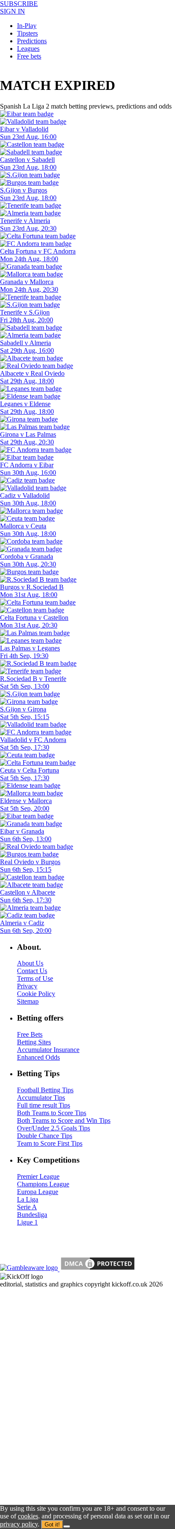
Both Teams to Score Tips (51, 1112)
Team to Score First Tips (49, 1143)
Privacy (27, 986)
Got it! (52, 1524)
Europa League (37, 1191)
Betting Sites (34, 1042)
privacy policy (19, 1524)
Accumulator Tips (41, 1097)
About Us (30, 963)
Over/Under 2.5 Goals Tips (53, 1128)
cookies (28, 1516)
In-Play (27, 25)
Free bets (29, 56)
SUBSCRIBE (19, 3)
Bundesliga (32, 1214)
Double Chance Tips (44, 1135)
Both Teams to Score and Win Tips (63, 1120)
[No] (66, 1526)
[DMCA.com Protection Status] (97, 1268)
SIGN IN (12, 11)
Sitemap (28, 1001)
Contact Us (32, 970)
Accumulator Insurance (48, 1049)
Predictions (32, 41)
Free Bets (29, 1034)
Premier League (38, 1176)
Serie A (27, 1207)
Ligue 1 (27, 1222)
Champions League (43, 1184)
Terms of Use (35, 978)
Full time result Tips (43, 1105)
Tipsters (27, 33)
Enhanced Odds (38, 1057)
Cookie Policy (36, 993)
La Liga (27, 1199)
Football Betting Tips (45, 1090)
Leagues (28, 48)
